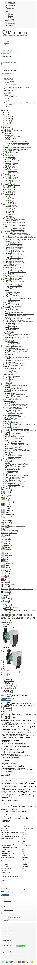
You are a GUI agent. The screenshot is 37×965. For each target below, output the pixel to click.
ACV (6, 112)
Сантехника (7, 421)
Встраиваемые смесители (18, 436)
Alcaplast (7, 123)
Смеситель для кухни (17, 447)
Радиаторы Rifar (12, 326)
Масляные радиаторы (14, 469)
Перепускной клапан (14, 343)
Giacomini (8, 269)
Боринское (8, 605)
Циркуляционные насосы (15, 303)
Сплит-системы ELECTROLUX (17, 481)
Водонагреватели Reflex (15, 270)
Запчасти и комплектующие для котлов (19, 147)
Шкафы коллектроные (14, 366)
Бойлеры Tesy (12, 289)
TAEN (7, 488)
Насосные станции (13, 304)
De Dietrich (8, 210)
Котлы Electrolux (12, 174)
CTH (6, 192)
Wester (7, 567)
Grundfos (7, 280)
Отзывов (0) (7, 682)
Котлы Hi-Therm (12, 167)
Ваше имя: (4, 880)
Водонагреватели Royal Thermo (17, 272)
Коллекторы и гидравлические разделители (17, 357)
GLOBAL (8, 257)
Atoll (6, 145)
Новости (10, 16)
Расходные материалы (10, 418)
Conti (6, 198)
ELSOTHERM (9, 223)
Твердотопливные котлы (15, 152)
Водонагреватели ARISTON (16, 242)
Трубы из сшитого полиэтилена (17, 380)
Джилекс (7, 620)
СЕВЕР (7, 677)
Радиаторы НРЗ (12, 329)
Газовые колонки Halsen (18, 228)
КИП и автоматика (9, 332)
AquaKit (7, 125)
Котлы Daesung (12, 211)
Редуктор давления (13, 348)
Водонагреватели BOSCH (15, 247)
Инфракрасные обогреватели (16, 463)
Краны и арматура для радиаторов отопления (21, 314)
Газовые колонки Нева (17, 231)
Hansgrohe (8, 292)
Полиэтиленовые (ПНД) (15, 379)
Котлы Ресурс (12, 208)
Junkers (7, 335)
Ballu (6, 166)
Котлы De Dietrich (13, 177)
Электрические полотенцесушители (21, 432)
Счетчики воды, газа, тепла (12, 368)
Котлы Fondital (12, 178)
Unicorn (7, 537)
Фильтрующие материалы (18, 405)
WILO (15, 685)
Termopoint (8, 516)
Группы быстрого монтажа (15, 360)
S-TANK (7, 455)
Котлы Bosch (11, 157)
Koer (6, 354)
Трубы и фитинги (9, 374)
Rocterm (7, 444)
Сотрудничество (9, 929)
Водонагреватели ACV (14, 241)
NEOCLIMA (8, 395)
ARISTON (8, 121)
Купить (3, 699)
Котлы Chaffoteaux (13, 172)
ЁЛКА (7, 582)
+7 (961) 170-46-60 (6, 943)
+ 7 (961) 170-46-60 (6, 56)
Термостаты (11, 354)
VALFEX (7, 541)
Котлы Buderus (12, 158)
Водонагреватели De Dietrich (16, 251)
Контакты (10, 14)
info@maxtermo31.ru (6, 952)
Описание (7, 679)
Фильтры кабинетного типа (19, 407)
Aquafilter (7, 127)
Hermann (7, 299)
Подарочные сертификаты (12, 917)
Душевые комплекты (17, 440)
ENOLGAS (8, 227)
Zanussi (7, 573)
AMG (6, 114)
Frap (6, 249)
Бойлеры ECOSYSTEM (14, 287)
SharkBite (7, 482)
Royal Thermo (9, 450)
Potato (6, 419)
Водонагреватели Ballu (14, 248)
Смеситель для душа (17, 446)
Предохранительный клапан (16, 346)
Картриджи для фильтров (15, 408)
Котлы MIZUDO (12, 169)
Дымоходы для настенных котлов (17, 385)
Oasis (6, 411)
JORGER (7, 333)
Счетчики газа (12, 371)
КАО (5, 626)
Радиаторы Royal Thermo (15, 323)
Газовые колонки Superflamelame (20, 234)
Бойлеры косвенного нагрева (16, 219)
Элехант (7, 722)
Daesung (7, 206)
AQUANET (8, 116)
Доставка (10, 13)
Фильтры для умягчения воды (16, 413)
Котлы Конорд (12, 202)
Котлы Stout (11, 200)
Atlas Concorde (9, 141)
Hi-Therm (7, 301)
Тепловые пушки (13, 472)
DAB (6, 200)
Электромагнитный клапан (16, 356)
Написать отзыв (14, 623)
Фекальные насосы (13, 301)
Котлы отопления (9, 135)
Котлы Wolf (11, 216)
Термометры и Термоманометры (17, 351)
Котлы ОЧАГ (11, 199)
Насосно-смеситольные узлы (16, 363)
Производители (5, 110)
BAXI (6, 148)
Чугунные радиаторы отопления (17, 317)
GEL (4, 255)
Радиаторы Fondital (13, 324)
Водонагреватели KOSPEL (15, 261)
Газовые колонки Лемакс (18, 223)
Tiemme (7, 525)
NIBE (6, 397)
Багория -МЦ (7, 599)
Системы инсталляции (14, 433)
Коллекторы (11, 362)
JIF (6, 331)
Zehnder (7, 578)
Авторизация (11, 5)
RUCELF (7, 438)
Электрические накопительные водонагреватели (22, 237)
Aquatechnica (8, 133)
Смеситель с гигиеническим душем (21, 450)
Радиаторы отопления (10, 311)
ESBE (6, 229)
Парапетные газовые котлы (19, 146)
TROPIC (6, 500)
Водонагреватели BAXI (15, 245)
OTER (5, 409)
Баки (5, 454)
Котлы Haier (11, 209)
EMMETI (7, 225)
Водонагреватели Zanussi (15, 283)
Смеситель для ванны (17, 443)
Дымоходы (7, 382)
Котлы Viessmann (13, 163)
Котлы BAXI (11, 155)
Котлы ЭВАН (12, 166)
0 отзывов (5, 623)
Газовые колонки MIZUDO (19, 233)
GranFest (7, 278)
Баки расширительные (14, 457)
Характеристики (9, 681)
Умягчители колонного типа (19, 404)
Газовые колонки (13, 220)
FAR (6, 237)
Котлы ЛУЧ (11, 213)
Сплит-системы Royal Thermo (16, 477)
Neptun (7, 405)
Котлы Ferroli (11, 175)
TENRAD (8, 490)
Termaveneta (8, 510)
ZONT (7, 571)
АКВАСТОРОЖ (9, 584)
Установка (11, 19)
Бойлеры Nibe (12, 265)
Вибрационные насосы (14, 292)
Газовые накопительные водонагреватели (20, 236)
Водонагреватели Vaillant (15, 278)
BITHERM (8, 150)
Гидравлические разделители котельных (19, 359)
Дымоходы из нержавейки (15, 387)
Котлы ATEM (11, 188)
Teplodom (7, 508)
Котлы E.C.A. (12, 191)
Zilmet (6, 580)
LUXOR (7, 362)
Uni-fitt (7, 535)
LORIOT (7, 360)
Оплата (10, 17)
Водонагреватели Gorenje (15, 258)
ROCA (7, 432)
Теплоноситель (12, 419)
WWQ (6, 559)
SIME (6, 463)
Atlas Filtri (8, 143)
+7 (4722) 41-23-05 (6, 940)
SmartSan (7, 484)
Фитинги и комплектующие (16, 365)
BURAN (7, 161)
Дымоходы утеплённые (14, 388)
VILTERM (8, 545)
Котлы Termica (12, 214)
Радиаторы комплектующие (11, 672)
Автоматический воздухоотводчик (18, 337)
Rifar (6, 442)
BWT (6, 163)
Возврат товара (8, 910)
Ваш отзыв (4, 888)
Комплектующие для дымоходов (17, 390)
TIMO (6, 496)
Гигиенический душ (17, 438)
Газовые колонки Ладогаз (18, 225)
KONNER (8, 348)
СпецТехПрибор (10, 688)
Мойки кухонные (13, 422)
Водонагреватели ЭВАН (15, 286)
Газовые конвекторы (14, 136)
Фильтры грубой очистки (15, 412)
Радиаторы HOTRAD (14, 331)
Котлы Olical (11, 194)
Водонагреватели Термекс (15, 276)
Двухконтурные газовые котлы (20, 143)
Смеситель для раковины (18, 449)
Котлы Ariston (12, 154)
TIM (6, 494)
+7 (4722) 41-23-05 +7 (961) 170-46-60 (6, 53)
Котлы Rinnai (11, 195)
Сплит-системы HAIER (14, 478)
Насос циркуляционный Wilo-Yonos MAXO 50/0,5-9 (19, 610)
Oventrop (7, 413)
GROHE (7, 259)
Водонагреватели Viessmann (16, 281)
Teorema (7, 506)
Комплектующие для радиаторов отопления (20, 321)
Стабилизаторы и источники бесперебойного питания (20, 460)
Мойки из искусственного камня (20, 426)
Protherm (7, 426)
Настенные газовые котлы (18, 140)
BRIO (5, 155)
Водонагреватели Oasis (14, 267)
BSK (5, 157)
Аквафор (7, 592)
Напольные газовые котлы (19, 141)
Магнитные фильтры (14, 410)
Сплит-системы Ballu (14, 480)
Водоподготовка (12, 402)
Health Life (8, 294)
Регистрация (11, 3)
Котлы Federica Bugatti (14, 160)
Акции (6, 920)
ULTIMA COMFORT (11, 531)
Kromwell (7, 358)
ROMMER (8, 436)
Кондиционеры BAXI (14, 485)
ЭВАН (7, 718)
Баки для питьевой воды (15, 455)
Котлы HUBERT (12, 192)
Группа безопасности (14, 338)
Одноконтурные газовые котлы (20, 144)
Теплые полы (8, 391)
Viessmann (8, 555)
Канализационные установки (16, 297)
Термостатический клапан (15, 352)
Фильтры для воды (9, 401)
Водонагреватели (9, 217)
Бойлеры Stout (12, 273)
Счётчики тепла (12, 373)
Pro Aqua (7, 424)
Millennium (8, 383)
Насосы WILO (12, 307)
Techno (7, 504)
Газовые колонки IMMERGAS (20, 222)
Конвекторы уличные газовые (16, 466)
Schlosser (7, 477)
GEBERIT (8, 252)
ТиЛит (7, 702)
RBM (6, 430)
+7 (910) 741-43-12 (6, 946)
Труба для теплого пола (18, 394)
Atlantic (7, 139)
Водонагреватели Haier (14, 259)
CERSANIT (7, 182)
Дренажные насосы (13, 293)
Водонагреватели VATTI (15, 279)
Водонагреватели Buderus (15, 250)
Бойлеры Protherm (13, 269)
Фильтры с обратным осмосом (16, 416)
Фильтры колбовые (13, 415)
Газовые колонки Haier (17, 230)
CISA (6, 186)
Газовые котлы (12, 138)
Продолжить (5, 895)
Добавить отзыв (5, 872)
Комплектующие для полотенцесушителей (23, 430)
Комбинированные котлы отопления (18, 149)
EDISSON (8, 216)
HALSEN (7, 284)
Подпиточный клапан (14, 345)
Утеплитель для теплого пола (19, 396)
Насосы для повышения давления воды (19, 298)
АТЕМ (7, 586)
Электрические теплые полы (16, 399)
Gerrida (5, 265)
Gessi (6, 267)
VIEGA (7, 543)
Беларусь (6, 602)
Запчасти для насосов (14, 295)
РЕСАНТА (8, 670)
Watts (6, 565)
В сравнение (23, 695)
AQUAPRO (8, 119)
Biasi (6, 174)
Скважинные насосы (14, 300)
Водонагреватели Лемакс (15, 284)
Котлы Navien (12, 181)
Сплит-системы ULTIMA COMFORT (18, 475)
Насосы (6, 290)
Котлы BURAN (12, 206)
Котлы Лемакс (12, 164)
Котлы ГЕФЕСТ (12, 203)
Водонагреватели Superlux (15, 275)
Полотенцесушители (14, 427)
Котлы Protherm (12, 171)
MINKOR (8, 372)
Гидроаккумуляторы (13, 458)
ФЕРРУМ (8, 710)
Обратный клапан (13, 342)
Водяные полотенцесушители (20, 429)
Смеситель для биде (17, 441)
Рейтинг (3, 893)
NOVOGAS (7, 399)
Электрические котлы (14, 150)
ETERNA (7, 231)
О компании (11, 23)
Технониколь (9, 698)
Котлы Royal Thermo (14, 185)
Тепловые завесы (13, 471)
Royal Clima (8, 448)
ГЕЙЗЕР (7, 612)
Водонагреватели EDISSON (16, 255)
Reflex (6, 440)
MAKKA (6, 366)
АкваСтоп (6, 590)
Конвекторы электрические (16, 468)
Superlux (7, 486)
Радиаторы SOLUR (13, 328)
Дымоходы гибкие (13, 384)
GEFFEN (7, 254)
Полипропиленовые (13, 377)
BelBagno (7, 170)
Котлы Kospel (12, 189)
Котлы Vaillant (12, 161)
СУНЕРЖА (8, 684)
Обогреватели (8, 461)
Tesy (6, 519)
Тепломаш (8, 696)
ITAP (6, 325)
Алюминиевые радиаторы (15, 312)
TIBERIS (7, 492)
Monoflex (7, 389)
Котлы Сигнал (12, 205)
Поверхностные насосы (15, 306)
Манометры (11, 340)
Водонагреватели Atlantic (15, 244)
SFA (6, 459)
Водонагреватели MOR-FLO (16, 264)
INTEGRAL (7, 319)
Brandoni (7, 176)
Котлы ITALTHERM (14, 180)
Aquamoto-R (8, 129)
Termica (7, 512)
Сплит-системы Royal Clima (16, 486)
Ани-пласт (6, 594)
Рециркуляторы (8, 452)
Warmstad (6, 561)
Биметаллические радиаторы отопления (19, 318)
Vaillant (7, 547)
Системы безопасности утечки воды (18, 349)
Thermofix (8, 523)
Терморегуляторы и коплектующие (18, 398)
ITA (6, 321)
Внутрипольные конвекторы (16, 320)
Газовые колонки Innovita (18, 227)
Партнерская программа (11, 919)
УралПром (8, 708)
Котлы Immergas (12, 186)
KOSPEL (7, 350)
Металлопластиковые (14, 376)
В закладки (15, 695)
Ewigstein (7, 235)
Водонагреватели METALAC (16, 262)
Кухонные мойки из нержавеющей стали (23, 424)
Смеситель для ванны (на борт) (20, 444)
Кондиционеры (8, 474)
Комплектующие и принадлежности (18, 464)
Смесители (11, 435)
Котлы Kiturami (12, 183)
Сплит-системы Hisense (14, 483)
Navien (7, 403)
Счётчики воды (12, 370)
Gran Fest (7, 274)
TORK (7, 498)
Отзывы (6, 928)
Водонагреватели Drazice (15, 253)
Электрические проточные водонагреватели (21, 239)
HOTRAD (8, 288)
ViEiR (6, 553)
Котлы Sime (11, 197)
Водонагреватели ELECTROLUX (17, 256)
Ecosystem (8, 233)
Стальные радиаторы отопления (17, 315)
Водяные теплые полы (14, 393)
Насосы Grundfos (13, 309)
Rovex (6, 446)
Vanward (7, 549)
